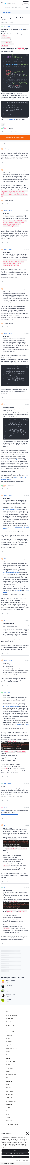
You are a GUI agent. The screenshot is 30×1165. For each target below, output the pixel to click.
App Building (10, 1025)
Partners (8, 1084)
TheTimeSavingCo (10, 980)
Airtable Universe (11, 1101)
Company (9, 1104)
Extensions (9, 1022)
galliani (5, 170)
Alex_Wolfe (8, 999)
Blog (7, 1114)
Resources (9, 1081)
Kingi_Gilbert (7, 692)
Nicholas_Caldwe (8, 149)
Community (9, 1094)
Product (8, 1038)
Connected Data (11, 1032)
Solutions (9, 1035)
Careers (8, 1111)
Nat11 (5, 807)
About (8, 1107)
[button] (2, 3)
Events (8, 1065)
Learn (8, 1058)
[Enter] (2, 7)
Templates (9, 1098)
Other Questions (6, 12)
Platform (9, 1012)
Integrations (9, 1018)
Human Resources (11, 1048)
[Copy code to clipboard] (27, 55)
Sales (8, 1051)
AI (7, 1028)
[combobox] (15, 7)
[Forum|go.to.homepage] (9, 3)
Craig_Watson (7, 783)
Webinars (9, 1078)
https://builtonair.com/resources (9, 814)
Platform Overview (11, 1015)
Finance (8, 1055)
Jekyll (21, 29)
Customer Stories (11, 1075)
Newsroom (9, 1121)
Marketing (9, 1042)
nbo (5, 887)
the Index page (18, 477)
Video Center (10, 1068)
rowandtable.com (10, 119)
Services (8, 1088)
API (3, 124)
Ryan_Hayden (7, 26)
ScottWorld (8, 990)
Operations (9, 1045)
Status (8, 1117)
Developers (9, 1091)
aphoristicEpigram (10, 994)
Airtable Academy (11, 1061)
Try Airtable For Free (12, 1124)
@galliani (3, 810)
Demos (8, 1071)
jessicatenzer (9, 985)
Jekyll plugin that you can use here (10, 460)
